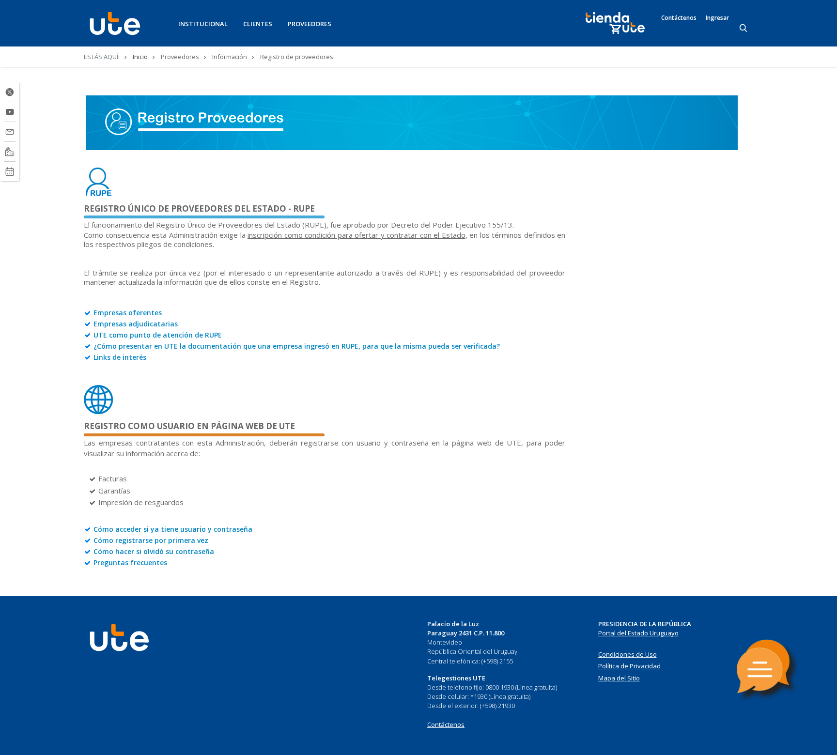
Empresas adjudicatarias (135, 323)
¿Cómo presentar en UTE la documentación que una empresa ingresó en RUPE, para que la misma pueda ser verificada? (296, 346)
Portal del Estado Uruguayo (638, 633)
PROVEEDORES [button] (309, 23)
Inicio (140, 56)
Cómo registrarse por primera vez (150, 540)
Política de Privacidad (629, 666)
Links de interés (119, 357)
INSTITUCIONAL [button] (203, 23)
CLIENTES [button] (257, 23)
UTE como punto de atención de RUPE (157, 334)
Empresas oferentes (127, 312)
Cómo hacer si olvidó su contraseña (153, 551)
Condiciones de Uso (627, 654)
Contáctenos (679, 17)
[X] (9, 92)
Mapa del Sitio (619, 678)
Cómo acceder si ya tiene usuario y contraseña (172, 529)
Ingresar (717, 17)
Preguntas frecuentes (130, 562)
